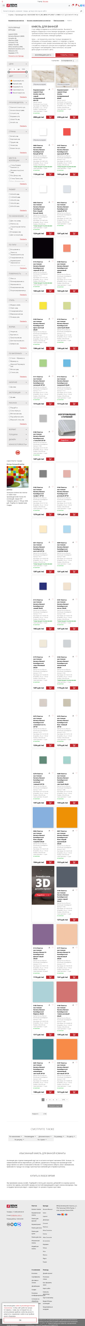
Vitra (44, 1251)
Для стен (16, 221)
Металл (15, 369)
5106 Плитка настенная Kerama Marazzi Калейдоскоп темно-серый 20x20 (63, 896)
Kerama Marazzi (14, 36)
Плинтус (14, 224)
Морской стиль (17, 420)
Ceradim (11, 38)
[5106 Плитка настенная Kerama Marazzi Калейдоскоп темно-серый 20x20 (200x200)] (67, 877)
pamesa (9, 490)
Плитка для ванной (35, 1220)
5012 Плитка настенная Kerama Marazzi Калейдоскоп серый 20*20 (63, 207)
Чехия (14, 145)
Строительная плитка (18, 228)
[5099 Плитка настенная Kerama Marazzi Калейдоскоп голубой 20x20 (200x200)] (67, 529)
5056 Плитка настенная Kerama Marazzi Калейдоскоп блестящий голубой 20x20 (39, 836)
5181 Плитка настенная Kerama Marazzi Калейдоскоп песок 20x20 (63, 604)
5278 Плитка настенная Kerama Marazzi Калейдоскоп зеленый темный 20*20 (39, 779)
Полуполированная (18, 290)
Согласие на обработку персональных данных (36, 1302)
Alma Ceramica (13, 47)
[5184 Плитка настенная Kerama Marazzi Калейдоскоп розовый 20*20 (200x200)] (67, 474)
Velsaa (45, 1248)
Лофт (14, 308)
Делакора (46, 1220)
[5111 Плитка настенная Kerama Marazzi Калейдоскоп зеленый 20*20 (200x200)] (43, 363)
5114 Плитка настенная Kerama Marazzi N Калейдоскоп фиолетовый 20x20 (39, 953)
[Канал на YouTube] (8, 1224)
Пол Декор (16, 175)
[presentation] (9, 80)
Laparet (11, 34)
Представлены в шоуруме (48, 1308)
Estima (45, 1234)
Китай (14, 136)
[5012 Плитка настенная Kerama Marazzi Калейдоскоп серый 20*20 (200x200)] (67, 189)
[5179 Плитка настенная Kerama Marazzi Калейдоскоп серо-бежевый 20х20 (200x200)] (43, 643)
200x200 (15, 200)
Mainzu (45, 1255)
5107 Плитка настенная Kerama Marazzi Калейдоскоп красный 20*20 (63, 149)
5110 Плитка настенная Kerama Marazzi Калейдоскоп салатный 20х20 (63, 323)
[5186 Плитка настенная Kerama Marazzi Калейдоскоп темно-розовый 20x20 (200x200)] (67, 992)
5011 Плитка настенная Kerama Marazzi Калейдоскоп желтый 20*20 (39, 547)
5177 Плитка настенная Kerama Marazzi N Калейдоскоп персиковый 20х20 (63, 953)
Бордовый (18, 87)
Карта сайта (46, 1288)
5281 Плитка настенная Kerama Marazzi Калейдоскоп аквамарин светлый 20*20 (39, 1068)
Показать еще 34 (55, 1106)
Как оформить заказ (47, 1284)
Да (13, 387)
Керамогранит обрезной (16, 262)
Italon (44, 1213)
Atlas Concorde (47, 1237)
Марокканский (17, 314)
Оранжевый (18, 81)
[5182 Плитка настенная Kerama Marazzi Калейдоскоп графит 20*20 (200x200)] (43, 474)
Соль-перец (15, 411)
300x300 (15, 203)
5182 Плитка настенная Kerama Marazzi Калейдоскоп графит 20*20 (39, 491)
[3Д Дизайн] (43, 885)
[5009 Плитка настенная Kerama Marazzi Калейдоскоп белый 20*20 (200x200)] (43, 132)
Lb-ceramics (46, 1241)
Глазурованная (17, 258)
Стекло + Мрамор (18, 358)
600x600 (15, 194)
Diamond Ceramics (15, 49)
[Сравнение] (69, 5)
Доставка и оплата (35, 1281)
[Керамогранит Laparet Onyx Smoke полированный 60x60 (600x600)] (67, 76)
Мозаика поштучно (17, 171)
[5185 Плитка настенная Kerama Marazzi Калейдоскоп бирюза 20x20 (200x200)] (43, 992)
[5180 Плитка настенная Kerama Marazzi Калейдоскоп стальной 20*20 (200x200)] (43, 418)
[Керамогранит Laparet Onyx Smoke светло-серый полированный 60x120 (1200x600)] (43, 76)
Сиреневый (18, 90)
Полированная (17, 287)
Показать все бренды (16, 56)
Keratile (14, 122)
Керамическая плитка (36, 1214)
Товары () (66, 55)
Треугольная (16, 338)
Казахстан (15, 148)
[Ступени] (67, 426)
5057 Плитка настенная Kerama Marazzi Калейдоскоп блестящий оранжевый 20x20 (63, 837)
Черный (17, 84)
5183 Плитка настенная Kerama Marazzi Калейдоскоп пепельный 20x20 (63, 662)
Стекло (14, 372)
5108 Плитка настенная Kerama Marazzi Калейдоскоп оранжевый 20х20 (63, 267)
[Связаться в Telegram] (81, 5)
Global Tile (12, 45)
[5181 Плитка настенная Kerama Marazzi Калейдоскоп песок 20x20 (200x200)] (67, 586)
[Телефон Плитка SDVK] (79, 5)
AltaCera (11, 40)
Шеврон (15, 344)
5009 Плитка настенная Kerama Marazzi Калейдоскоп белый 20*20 (39, 149)
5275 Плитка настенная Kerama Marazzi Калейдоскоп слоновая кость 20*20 (39, 721)
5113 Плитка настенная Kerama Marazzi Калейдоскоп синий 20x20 (39, 604)
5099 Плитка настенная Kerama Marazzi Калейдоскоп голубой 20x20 (63, 547)
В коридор (16, 232)
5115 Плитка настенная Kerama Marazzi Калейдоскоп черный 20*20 (39, 266)
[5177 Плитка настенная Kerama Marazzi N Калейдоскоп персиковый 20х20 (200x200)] (67, 934)
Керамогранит (36, 1224)
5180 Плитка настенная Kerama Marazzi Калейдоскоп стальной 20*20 (39, 436)
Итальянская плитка (35, 1242)
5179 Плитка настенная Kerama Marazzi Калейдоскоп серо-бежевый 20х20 (39, 662)
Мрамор (14, 361)
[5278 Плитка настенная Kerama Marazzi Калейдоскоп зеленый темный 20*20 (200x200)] (43, 760)
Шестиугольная (17, 341)
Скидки (34, 1290)
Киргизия (15, 139)
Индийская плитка (35, 1248)
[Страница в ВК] (12, 1224)
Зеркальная (16, 284)
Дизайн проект (47, 1273)
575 (63, 1100)
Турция (14, 142)
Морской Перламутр (18, 365)
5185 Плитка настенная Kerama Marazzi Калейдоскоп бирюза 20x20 (39, 1010)
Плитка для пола (37, 1228)
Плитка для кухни (35, 1232)
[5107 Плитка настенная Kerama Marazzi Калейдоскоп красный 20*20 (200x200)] (67, 132)
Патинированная (17, 281)
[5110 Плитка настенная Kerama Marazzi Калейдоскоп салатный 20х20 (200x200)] (67, 306)
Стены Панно (17, 178)
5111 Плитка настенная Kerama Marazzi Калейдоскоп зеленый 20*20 (39, 381)
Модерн (15, 305)
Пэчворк (15, 317)
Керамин (11, 53)
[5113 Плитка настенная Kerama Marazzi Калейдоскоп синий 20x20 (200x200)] (43, 586)
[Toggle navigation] (4, 5)
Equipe (45, 1262)
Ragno (45, 1258)
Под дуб (14, 408)
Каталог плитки (36, 1209)
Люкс (13, 278)
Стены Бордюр (17, 181)
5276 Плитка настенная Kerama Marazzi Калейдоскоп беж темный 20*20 (63, 721)
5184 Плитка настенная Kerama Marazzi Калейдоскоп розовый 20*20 (63, 491)
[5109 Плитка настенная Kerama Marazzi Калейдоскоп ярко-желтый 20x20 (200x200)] (43, 306)
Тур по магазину (48, 1298)
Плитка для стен (36, 1237)
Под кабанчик (17, 417)
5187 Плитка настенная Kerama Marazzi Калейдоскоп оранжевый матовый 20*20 (63, 1068)
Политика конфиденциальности (38, 1294)
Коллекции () (43, 55)
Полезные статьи (46, 1278)
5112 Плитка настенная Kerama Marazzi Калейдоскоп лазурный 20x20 (63, 381)
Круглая (14, 335)
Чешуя (14, 332)
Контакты (34, 1273)
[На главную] (11, 5)
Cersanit (11, 42)
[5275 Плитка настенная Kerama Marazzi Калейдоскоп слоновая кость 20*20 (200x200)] (43, 702)
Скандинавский (16, 311)
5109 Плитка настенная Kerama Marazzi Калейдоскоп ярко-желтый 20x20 (39, 324)
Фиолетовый (18, 93)
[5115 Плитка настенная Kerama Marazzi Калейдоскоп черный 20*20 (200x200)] (43, 248)
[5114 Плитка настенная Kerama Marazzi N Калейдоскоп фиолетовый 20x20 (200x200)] (43, 934)
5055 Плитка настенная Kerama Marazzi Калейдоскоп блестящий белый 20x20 (39, 208)
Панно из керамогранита (17, 253)
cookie (17, 1306)
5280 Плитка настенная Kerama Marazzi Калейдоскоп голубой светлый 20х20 (63, 779)
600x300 (15, 206)
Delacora (11, 51)
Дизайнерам (36, 1286)
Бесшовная (15, 249)
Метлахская (16, 414)
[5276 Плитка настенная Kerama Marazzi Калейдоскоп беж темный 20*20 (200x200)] (67, 702)
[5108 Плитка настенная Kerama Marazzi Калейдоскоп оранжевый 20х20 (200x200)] (67, 248)
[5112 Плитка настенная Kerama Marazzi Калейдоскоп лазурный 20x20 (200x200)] (67, 363)
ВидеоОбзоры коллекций (47, 1302)
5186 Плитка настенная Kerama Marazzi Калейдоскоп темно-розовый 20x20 (63, 1011)
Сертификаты (36, 1277)
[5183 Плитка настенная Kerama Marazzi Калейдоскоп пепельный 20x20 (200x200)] (67, 643)
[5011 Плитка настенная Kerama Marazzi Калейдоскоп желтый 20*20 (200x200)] (43, 529)
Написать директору (46, 1293)
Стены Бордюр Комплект (16, 166)
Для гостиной (17, 235)
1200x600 (15, 197)
